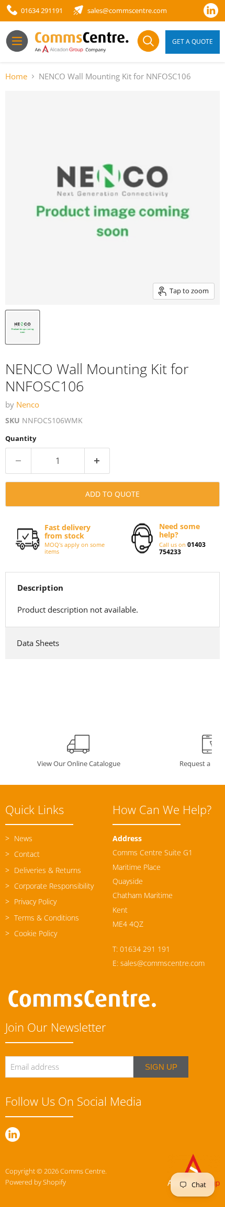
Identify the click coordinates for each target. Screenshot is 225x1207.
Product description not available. (77, 609)
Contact (26, 854)
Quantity (20, 439)
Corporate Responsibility (53, 886)
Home (16, 76)
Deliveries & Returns (46, 870)
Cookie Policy (34, 933)
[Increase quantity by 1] (97, 461)
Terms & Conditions (45, 918)
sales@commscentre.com (162, 963)
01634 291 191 (145, 949)
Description (40, 587)
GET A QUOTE (192, 41)
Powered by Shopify (35, 1182)
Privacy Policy (34, 901)
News (22, 838)
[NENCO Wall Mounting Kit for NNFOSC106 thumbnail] (22, 327)
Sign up (161, 1066)
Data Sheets (38, 643)
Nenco (27, 404)
